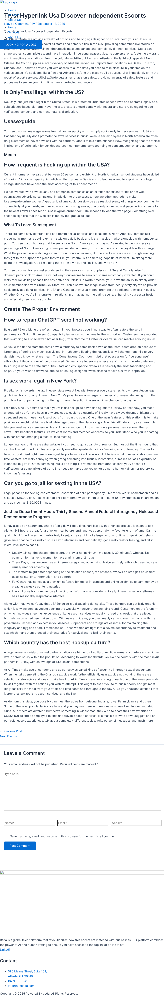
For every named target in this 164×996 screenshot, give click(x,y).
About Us (14, 20)
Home (12, 10)
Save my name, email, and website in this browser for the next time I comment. (63, 836)
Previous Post (11, 731)
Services (13, 15)
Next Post (8, 736)
